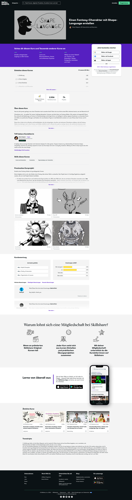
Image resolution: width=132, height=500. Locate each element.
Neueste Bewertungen (48, 282)
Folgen (28, 136)
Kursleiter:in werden (63, 479)
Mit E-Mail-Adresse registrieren (106, 67)
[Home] (5, 3)
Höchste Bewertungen (20, 282)
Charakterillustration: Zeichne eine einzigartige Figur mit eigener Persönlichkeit (98, 428)
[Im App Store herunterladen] (62, 387)
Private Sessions (80, 481)
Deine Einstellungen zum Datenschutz (81, 492)
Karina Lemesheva (19, 215)
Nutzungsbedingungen (114, 69)
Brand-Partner (45, 479)
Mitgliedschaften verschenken (83, 477)
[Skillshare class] (33, 417)
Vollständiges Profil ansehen (21, 150)
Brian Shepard (24, 137)
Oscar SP (55, 215)
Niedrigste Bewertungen (34, 282)
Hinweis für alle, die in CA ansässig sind (67, 494)
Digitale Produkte (80, 479)
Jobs (25, 479)
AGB (69, 492)
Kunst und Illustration (21, 160)
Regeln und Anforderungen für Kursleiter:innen (65, 484)
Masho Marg (70, 431)
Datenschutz (63, 492)
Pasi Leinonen (56, 247)
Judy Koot (25, 431)
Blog (25, 483)
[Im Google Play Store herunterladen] (77, 387)
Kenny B (21, 292)
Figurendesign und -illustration (45, 160)
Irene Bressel (18, 247)
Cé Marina (91, 431)
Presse (25, 481)
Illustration (32, 160)
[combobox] (41, 3)
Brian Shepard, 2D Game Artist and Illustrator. (84, 27)
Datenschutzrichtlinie (103, 71)
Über (25, 477)
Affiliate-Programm (46, 477)
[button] (124, 3)
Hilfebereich (61, 481)
